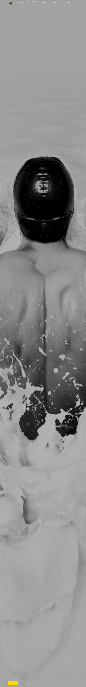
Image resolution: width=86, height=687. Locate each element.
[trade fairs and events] (10, 14)
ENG (79, 3)
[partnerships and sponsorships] (54, 14)
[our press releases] (76, 14)
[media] (32, 14)
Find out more (13, 682)
